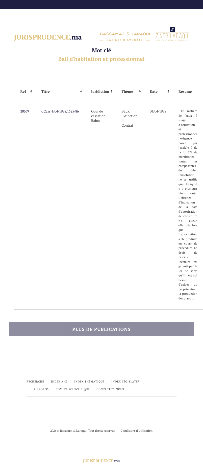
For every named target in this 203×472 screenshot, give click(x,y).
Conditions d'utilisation (136, 430)
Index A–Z (59, 381)
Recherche (35, 381)
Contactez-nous (110, 389)
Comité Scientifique (73, 389)
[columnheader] (24, 91)
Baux (125, 111)
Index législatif (125, 381)
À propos (41, 389)
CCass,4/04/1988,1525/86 (60, 111)
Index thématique (89, 381)
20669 (24, 111)
